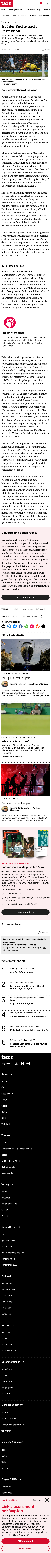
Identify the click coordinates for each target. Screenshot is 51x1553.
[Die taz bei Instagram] (28, 1065)
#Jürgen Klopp (42, 609)
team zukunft (7, 1332)
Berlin (4, 1112)
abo (3, 1234)
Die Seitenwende (9, 1204)
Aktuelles (5, 1192)
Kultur (4, 1100)
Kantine (5, 1456)
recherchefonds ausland (12, 1253)
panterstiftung (8, 1259)
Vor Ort (4, 1375)
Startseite (5, 15)
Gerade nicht (38, 1500)
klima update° (7, 1296)
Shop (3, 1462)
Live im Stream (8, 1381)
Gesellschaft (7, 1094)
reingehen (6, 1314)
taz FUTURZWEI (8, 1419)
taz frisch (5, 1338)
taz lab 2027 (7, 1393)
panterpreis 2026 (9, 1265)
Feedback (6, 1487)
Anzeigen (5, 1468)
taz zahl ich (6, 1247)
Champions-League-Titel (14, 126)
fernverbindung (8, 1289)
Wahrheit (5, 1124)
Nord (3, 1118)
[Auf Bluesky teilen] (15, 626)
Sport (14, 15)
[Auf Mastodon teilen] (9, 626)
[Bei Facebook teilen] (21, 626)
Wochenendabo (19, 343)
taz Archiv (6, 1431)
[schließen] (47, 1500)
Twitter (10, 345)
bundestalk (6, 1283)
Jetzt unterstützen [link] (25, 597)
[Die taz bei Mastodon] (17, 1065)
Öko (3, 1087)
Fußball (23, 15)
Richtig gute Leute (10, 1167)
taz (7, 1057)
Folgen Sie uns (7, 1063)
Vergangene (7, 1387)
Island (4, 1143)
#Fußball (15, 609)
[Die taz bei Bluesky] (23, 1065)
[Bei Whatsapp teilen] (26, 626)
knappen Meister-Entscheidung (17, 199)
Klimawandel (7, 1173)
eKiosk (36, 340)
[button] (48, 3)
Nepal (4, 1155)
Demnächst (6, 1369)
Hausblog (5, 1198)
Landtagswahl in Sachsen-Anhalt (16, 1149)
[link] (4, 10)
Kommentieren (19, 616)
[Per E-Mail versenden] (3, 626)
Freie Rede (6, 1308)
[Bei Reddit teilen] (38, 626)
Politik (4, 1081)
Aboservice (6, 1493)
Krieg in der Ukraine (10, 1161)
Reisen (4, 1450)
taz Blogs (5, 1413)
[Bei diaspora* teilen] (32, 626)
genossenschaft (8, 1241)
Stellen (4, 1210)
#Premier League (27, 609)
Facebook (39, 343)
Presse (4, 1216)
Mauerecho (6, 1302)
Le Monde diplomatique (12, 1425)
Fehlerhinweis (32, 616)
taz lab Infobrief (8, 1351)
